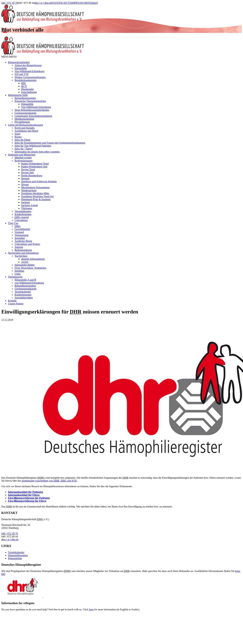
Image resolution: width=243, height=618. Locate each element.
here (91, 609)
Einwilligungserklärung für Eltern (27, 500)
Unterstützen (21, 220)
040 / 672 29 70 (9, 2)
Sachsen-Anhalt (29, 205)
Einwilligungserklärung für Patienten (29, 498)
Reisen (18, 136)
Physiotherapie (22, 121)
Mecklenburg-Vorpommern (35, 187)
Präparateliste (15, 558)
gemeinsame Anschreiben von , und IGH (49, 480)
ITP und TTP (21, 74)
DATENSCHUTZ (61, 2)
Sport (17, 133)
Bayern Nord (28, 169)
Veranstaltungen (23, 211)
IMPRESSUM (78, 2)
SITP (92, 2)
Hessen (25, 184)
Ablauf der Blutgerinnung (28, 65)
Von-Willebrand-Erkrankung (29, 71)
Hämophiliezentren (18, 555)
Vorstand (19, 232)
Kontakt (12, 300)
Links (17, 273)
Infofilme (19, 270)
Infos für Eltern (22, 139)
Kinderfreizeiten (23, 214)
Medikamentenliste (24, 119)
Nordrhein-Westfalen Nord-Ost (37, 196)
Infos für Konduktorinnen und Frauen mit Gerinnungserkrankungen (50, 142)
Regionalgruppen (24, 160)
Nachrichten (21, 256)
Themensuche (15, 276)
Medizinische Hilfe (18, 95)
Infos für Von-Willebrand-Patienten (33, 145)
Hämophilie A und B (25, 279)
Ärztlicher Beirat (23, 241)
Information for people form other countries (37, 151)
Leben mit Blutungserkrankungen (25, 124)
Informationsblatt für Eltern (24, 495)
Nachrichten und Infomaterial (23, 253)
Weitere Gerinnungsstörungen (30, 77)
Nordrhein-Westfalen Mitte (35, 193)
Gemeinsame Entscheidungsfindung (33, 116)
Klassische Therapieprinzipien (30, 101)
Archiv (24, 262)
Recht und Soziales (25, 127)
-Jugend (22, 217)
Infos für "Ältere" (24, 148)
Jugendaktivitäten (24, 297)
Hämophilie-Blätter (25, 264)
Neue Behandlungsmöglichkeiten (32, 110)
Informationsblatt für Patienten (25, 492)
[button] (9, 56)
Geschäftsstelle (22, 229)
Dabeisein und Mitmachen (21, 154)
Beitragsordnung (23, 250)
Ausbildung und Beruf (26, 130)
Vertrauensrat (21, 235)
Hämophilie (21, 68)
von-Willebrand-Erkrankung (29, 282)
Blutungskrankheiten (19, 62)
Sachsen (25, 202)
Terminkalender (23, 291)
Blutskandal (27, 89)
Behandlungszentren (25, 98)
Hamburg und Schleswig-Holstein (39, 181)
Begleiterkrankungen (25, 80)
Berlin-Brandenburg (31, 175)
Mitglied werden (23, 157)
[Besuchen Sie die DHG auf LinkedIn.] (102, 6)
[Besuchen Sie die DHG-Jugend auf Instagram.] (119, 6)
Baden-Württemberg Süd (34, 166)
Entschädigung (29, 92)
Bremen (25, 178)
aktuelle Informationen (33, 259)
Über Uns (13, 223)
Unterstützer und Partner (27, 244)
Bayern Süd (27, 172)
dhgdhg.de (43, 2)
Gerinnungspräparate (25, 113)
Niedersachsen (28, 190)
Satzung (19, 247)
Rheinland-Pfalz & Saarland (35, 199)
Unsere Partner (15, 303)
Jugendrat (20, 238)
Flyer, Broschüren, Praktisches (30, 267)
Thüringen (26, 208)
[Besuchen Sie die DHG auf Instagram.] (110, 6)
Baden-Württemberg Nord (35, 163)
